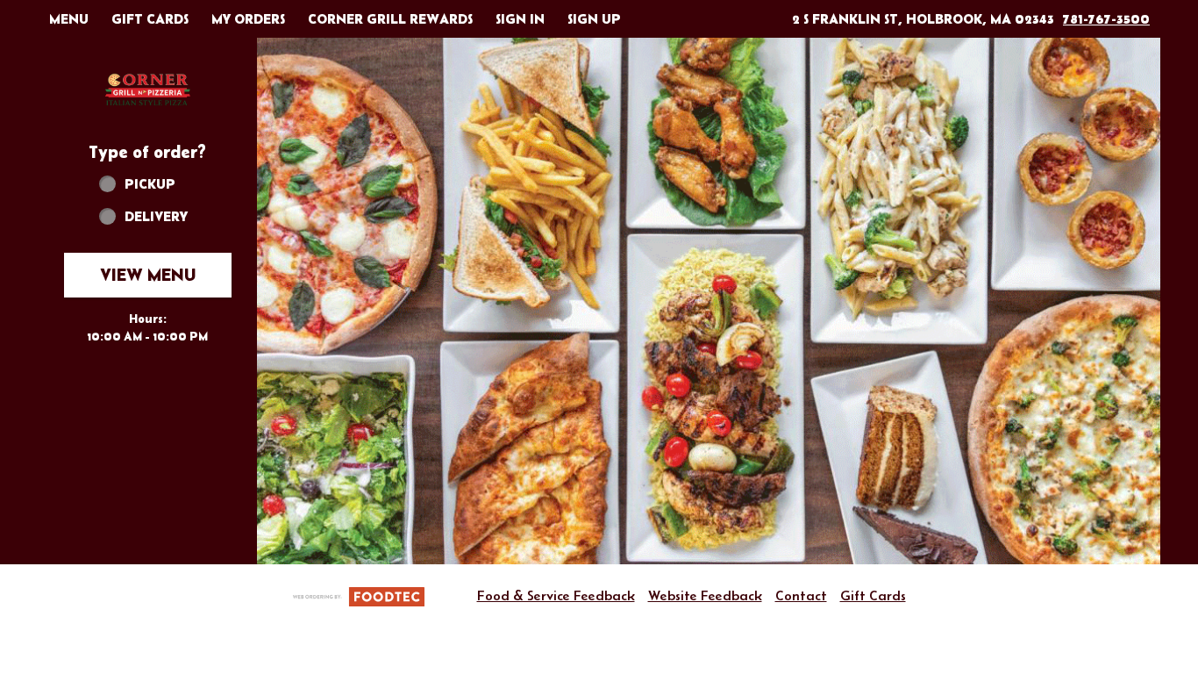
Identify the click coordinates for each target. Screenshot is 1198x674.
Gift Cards (873, 595)
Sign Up (594, 18)
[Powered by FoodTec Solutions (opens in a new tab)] (358, 595)
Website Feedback (705, 595)
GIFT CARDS (150, 18)
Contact (801, 595)
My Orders (248, 18)
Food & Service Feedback (556, 595)
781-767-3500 (1106, 18)
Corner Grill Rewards (390, 18)
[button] (147, 89)
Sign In (520, 18)
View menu (148, 274)
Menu (69, 18)
